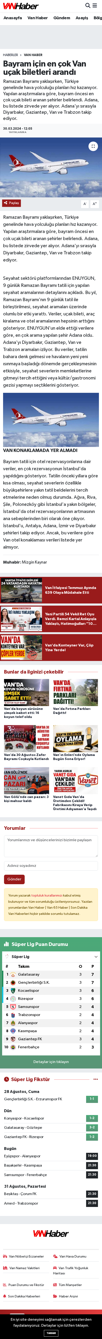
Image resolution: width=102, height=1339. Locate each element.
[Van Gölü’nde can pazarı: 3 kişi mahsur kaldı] (26, 781)
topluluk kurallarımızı (47, 895)
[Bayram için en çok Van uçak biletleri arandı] (51, 167)
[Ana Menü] (95, 6)
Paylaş (14, 203)
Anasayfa (13, 18)
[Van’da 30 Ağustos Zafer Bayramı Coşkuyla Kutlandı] (26, 738)
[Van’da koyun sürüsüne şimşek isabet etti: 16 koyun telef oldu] (26, 692)
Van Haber (38, 18)
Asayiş (82, 18)
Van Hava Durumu (73, 1256)
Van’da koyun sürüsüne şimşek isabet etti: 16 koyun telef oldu (23, 713)
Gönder (14, 879)
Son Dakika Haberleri (24, 1296)
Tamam (51, 1333)
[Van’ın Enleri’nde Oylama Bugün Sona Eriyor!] (75, 738)
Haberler (10, 55)
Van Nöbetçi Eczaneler (26, 1256)
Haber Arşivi (68, 1296)
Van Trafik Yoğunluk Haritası (70, 1270)
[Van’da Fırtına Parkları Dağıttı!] (75, 692)
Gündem (61, 18)
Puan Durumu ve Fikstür (26, 1285)
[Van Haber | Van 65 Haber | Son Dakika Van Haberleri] (21, 6)
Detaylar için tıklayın (51, 1062)
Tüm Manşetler (70, 1285)
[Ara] (87, 6)
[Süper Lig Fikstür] (95, 1080)
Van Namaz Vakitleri (24, 1268)
